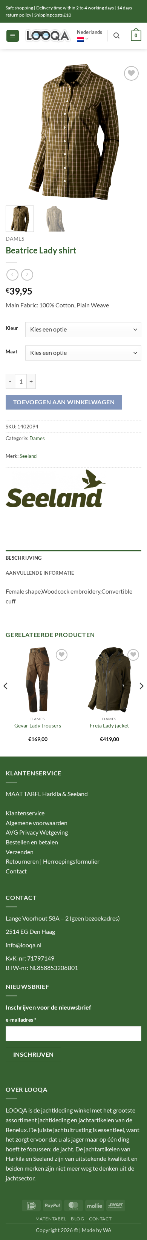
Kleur (12, 328)
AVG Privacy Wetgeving (37, 832)
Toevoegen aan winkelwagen (64, 402)
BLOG (77, 1219)
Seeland (28, 456)
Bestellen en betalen (32, 842)
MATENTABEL (50, 1219)
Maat (11, 352)
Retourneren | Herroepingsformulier (53, 861)
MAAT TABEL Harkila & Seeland (47, 793)
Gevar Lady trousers (37, 726)
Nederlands (89, 32)
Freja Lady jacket (109, 726)
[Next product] (12, 275)
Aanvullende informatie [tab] (40, 573)
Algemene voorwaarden (36, 822)
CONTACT (100, 1219)
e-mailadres (21, 1019)
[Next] (129, 132)
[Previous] (17, 132)
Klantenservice (25, 812)
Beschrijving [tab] (23, 558)
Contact (16, 871)
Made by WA (97, 1230)
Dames (15, 239)
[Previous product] (27, 275)
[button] (12, 36)
